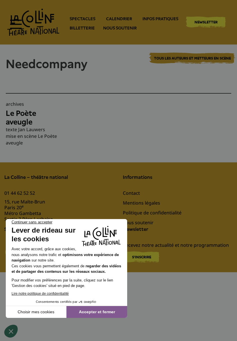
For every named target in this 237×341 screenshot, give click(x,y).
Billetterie (82, 28)
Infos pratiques (160, 18)
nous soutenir (120, 28)
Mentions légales (141, 203)
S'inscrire (141, 257)
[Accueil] (33, 22)
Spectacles (82, 18)
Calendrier (119, 18)
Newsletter (206, 22)
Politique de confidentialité (152, 213)
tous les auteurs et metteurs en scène (192, 58)
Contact (131, 193)
